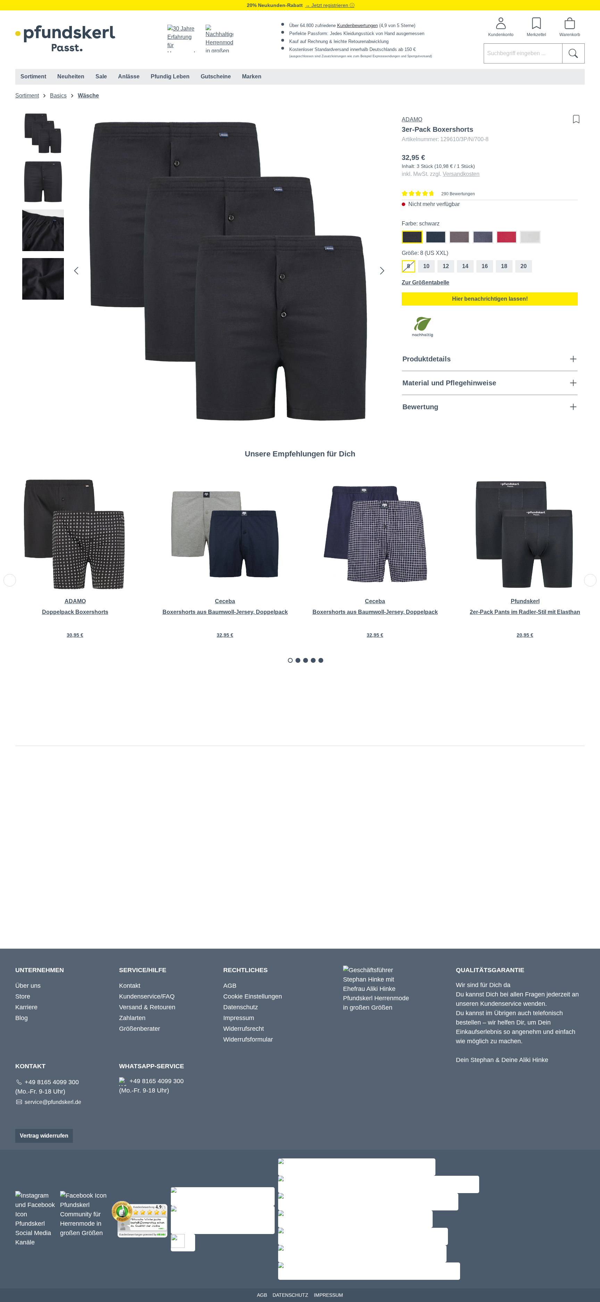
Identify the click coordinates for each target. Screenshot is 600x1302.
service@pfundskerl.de (53, 1102)
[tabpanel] (75, 562)
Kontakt (129, 985)
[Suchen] (573, 53)
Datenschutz (240, 1007)
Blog (21, 1017)
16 (485, 266)
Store (22, 996)
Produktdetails (426, 359)
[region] (205, 270)
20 (523, 266)
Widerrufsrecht (243, 1028)
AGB (229, 985)
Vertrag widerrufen (44, 1136)
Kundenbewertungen (357, 25)
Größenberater (139, 1028)
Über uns (28, 985)
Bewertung (420, 407)
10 (426, 266)
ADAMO (412, 119)
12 (446, 266)
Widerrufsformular (248, 1039)
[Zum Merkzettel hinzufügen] (574, 119)
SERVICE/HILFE (142, 970)
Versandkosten (461, 174)
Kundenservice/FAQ (147, 996)
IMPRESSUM (328, 1295)
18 (504, 266)
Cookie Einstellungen (252, 996)
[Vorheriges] (76, 270)
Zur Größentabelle (425, 282)
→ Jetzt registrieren (327, 5)
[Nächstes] (382, 270)
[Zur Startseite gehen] (65, 38)
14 (465, 266)
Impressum (238, 1017)
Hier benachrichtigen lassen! (490, 299)
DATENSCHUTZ (290, 1295)
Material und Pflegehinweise (449, 383)
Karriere (26, 1007)
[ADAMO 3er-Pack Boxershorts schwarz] (229, 270)
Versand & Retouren (147, 1007)
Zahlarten (132, 1017)
